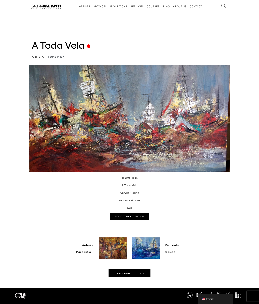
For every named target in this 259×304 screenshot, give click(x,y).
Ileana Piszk (56, 56)
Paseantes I (85, 251)
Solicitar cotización (129, 216)
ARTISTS (84, 6)
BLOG (166, 6)
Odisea (170, 251)
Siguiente (172, 245)
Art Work (100, 6)
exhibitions (118, 6)
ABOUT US (180, 6)
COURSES (153, 6)
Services (137, 6)
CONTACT (196, 6)
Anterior (88, 245)
